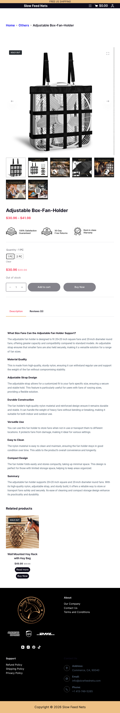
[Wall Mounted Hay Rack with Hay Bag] (22, 532)
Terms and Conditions (77, 612)
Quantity (11, 249)
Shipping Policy (15, 668)
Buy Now (80, 287)
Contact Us (70, 607)
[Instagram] (28, 647)
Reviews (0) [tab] (36, 311)
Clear (8, 261)
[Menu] (90, 5)
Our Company (72, 603)
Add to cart (44, 287)
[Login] (112, 5)
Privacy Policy (14, 673)
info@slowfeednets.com (86, 680)
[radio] (10, 256)
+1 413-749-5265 (82, 691)
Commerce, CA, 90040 (85, 670)
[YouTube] (22, 647)
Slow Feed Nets (36, 6)
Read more (22, 569)
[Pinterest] (33, 647)
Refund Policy (14, 664)
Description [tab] (16, 311)
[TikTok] (39, 647)
